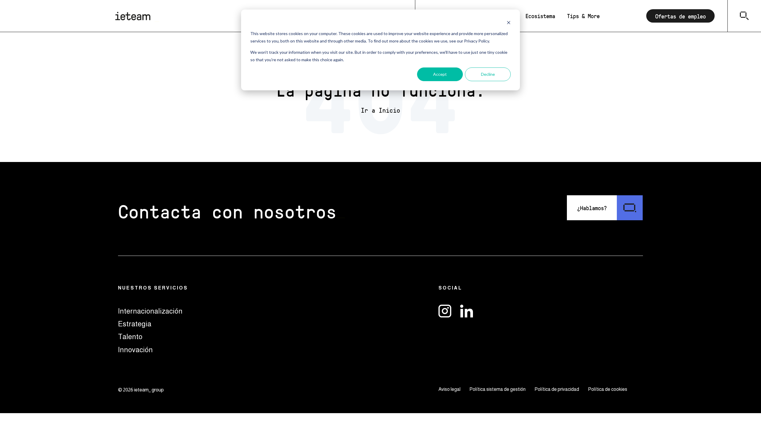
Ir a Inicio (380, 110)
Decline (488, 74)
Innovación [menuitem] (135, 350)
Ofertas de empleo (680, 16)
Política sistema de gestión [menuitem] (497, 389)
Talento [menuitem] (130, 337)
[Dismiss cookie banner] (509, 22)
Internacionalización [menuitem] (150, 311)
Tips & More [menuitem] (583, 16)
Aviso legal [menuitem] (449, 389)
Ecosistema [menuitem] (540, 16)
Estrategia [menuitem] (134, 324)
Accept (440, 74)
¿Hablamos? (592, 208)
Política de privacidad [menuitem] (556, 389)
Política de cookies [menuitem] (607, 389)
